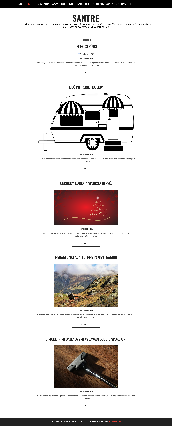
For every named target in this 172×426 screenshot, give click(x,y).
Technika (100, 4)
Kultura (54, 4)
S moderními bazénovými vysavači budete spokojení (86, 339)
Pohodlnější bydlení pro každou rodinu (86, 258)
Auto (20, 4)
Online (70, 4)
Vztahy (115, 4)
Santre (86, 18)
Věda (108, 4)
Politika (79, 4)
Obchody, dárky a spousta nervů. (86, 183)
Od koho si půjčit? (86, 46)
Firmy (46, 4)
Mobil (62, 4)
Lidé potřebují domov (86, 87)
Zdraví (124, 4)
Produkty (89, 4)
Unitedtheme (115, 422)
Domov (27, 4)
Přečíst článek (86, 73)
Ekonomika (37, 4)
